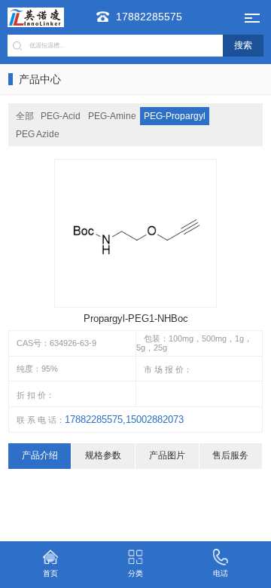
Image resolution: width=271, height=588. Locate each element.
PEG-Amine (112, 116)
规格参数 (103, 455)
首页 (50, 573)
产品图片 (167, 455)
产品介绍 (40, 455)
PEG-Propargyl (175, 116)
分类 (135, 573)
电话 (220, 573)
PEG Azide (37, 134)
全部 (25, 116)
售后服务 (230, 455)
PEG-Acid (61, 116)
